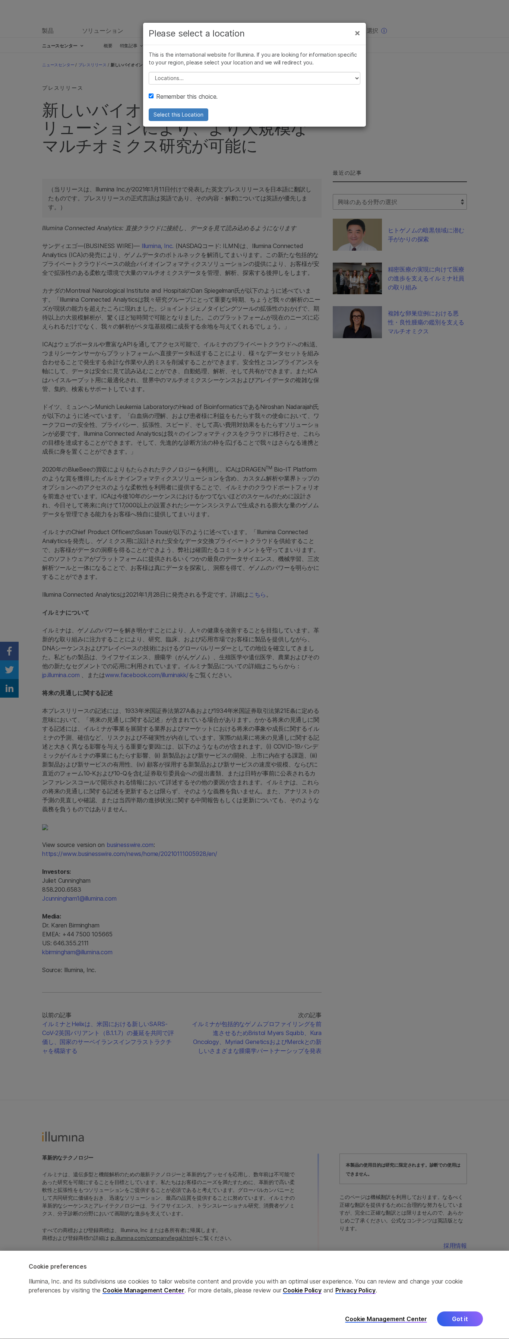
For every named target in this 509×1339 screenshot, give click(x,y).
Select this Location (178, 114)
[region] (254, 1295)
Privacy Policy (355, 1290)
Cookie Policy (302, 1290)
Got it (460, 1319)
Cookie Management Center (143, 1290)
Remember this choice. (187, 96)
